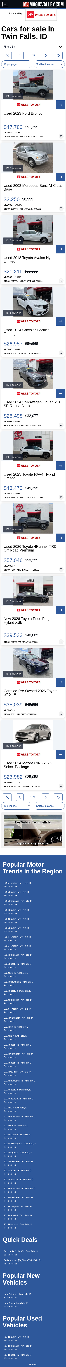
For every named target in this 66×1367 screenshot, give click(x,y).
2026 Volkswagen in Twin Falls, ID (20, 1145)
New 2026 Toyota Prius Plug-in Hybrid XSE (28, 620)
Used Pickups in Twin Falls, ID (18, 1347)
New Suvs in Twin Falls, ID (16, 1305)
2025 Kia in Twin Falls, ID (15, 1109)
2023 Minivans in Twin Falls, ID (18, 1163)
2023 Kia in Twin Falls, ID (15, 1037)
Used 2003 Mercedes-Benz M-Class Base (33, 187)
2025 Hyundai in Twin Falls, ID (18, 1226)
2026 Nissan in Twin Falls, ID (17, 1136)
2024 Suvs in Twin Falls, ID (16, 911)
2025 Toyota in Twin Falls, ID (17, 947)
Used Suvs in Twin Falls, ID (16, 1338)
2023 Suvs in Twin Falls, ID (16, 920)
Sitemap (33, 1364)
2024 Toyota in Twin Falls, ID (17, 938)
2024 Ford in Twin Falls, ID (16, 1028)
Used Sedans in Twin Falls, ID (17, 1356)
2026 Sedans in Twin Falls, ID (17, 1046)
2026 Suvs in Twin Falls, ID (16, 894)
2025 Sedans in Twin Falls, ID (17, 965)
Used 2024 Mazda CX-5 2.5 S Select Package (28, 765)
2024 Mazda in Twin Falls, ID (17, 1073)
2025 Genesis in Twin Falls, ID (18, 1217)
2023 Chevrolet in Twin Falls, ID (18, 1181)
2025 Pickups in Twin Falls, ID (18, 1208)
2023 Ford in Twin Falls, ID (16, 974)
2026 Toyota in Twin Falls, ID (17, 885)
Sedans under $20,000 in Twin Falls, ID (22, 1262)
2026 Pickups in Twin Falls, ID (18, 902)
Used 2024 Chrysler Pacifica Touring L (27, 332)
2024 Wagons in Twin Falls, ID (18, 1154)
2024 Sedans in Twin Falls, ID (17, 1064)
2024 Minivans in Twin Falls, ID (18, 1055)
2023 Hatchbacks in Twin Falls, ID (19, 1082)
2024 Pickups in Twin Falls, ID (18, 956)
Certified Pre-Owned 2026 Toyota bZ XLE (31, 693)
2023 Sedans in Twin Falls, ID (17, 1172)
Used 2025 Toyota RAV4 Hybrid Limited (29, 476)
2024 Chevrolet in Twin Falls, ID (18, 983)
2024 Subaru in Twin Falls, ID (17, 992)
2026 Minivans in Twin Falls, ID (18, 1019)
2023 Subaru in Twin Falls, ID (17, 1091)
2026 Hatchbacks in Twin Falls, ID (19, 1118)
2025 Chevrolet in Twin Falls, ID (18, 1100)
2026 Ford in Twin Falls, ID (16, 1127)
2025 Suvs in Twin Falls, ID (16, 929)
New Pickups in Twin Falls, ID (17, 1296)
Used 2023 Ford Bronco (23, 113)
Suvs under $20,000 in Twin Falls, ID (21, 1253)
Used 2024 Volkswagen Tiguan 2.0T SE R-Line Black (33, 404)
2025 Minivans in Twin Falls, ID (18, 1199)
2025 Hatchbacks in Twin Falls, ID (19, 1190)
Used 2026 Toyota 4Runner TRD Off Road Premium (30, 548)
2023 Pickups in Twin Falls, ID (18, 1001)
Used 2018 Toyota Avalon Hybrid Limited (30, 259)
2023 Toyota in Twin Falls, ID (17, 1010)
